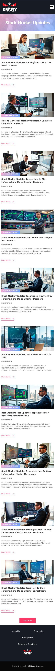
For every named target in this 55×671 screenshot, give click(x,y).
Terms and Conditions (27, 644)
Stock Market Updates (10, 57)
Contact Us (38, 631)
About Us (16, 631)
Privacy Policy (27, 637)
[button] (52, 7)
